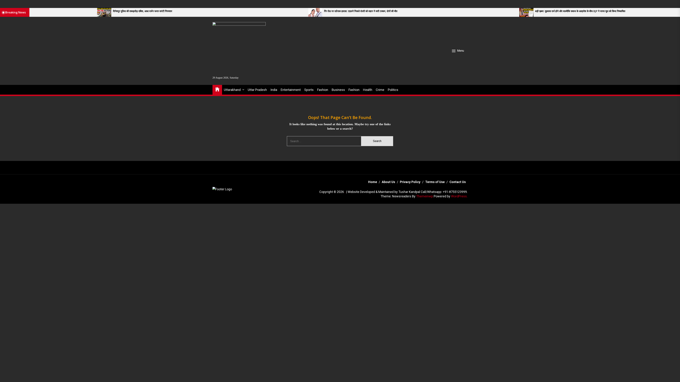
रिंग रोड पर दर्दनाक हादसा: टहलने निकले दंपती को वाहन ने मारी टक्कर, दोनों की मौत (303, 11)
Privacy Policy (410, 182)
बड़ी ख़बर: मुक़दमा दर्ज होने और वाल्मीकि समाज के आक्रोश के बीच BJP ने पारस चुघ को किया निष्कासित (523, 11)
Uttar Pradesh (257, 90)
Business (338, 90)
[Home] (217, 89)
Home (372, 182)
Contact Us (457, 182)
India (273, 90)
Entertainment (291, 90)
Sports (309, 90)
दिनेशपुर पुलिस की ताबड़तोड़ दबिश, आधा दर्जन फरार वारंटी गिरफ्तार (85, 11)
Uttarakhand (232, 90)
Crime (380, 90)
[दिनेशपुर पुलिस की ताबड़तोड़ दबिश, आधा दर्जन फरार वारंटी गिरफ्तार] (47, 12)
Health (367, 90)
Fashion (322, 90)
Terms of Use (435, 182)
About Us (388, 182)
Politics (393, 90)
